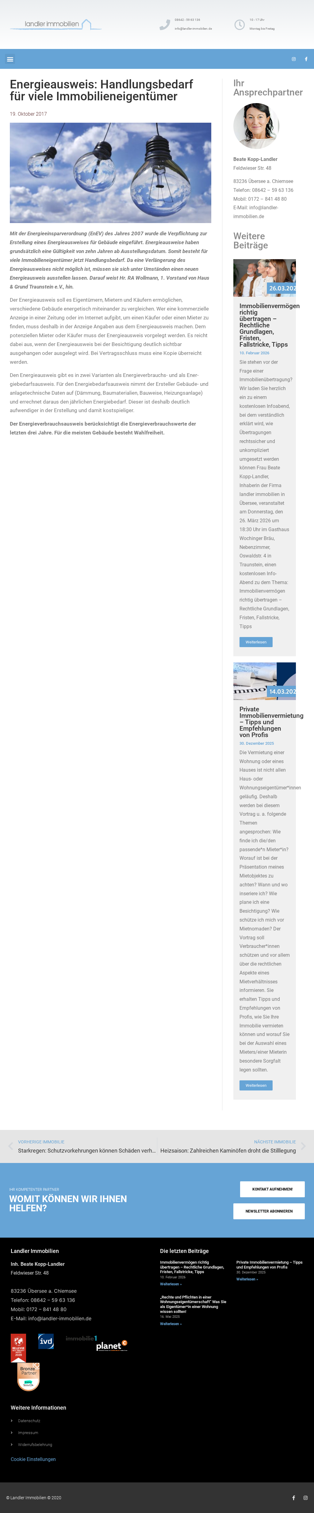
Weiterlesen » (171, 1284)
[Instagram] (305, 1498)
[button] (10, 59)
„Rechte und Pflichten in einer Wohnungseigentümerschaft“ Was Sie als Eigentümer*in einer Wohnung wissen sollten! (193, 1304)
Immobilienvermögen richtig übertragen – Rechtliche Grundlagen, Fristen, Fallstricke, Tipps (192, 1267)
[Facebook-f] (293, 1498)
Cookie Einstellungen (33, 1459)
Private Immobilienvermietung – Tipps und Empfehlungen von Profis (271, 722)
